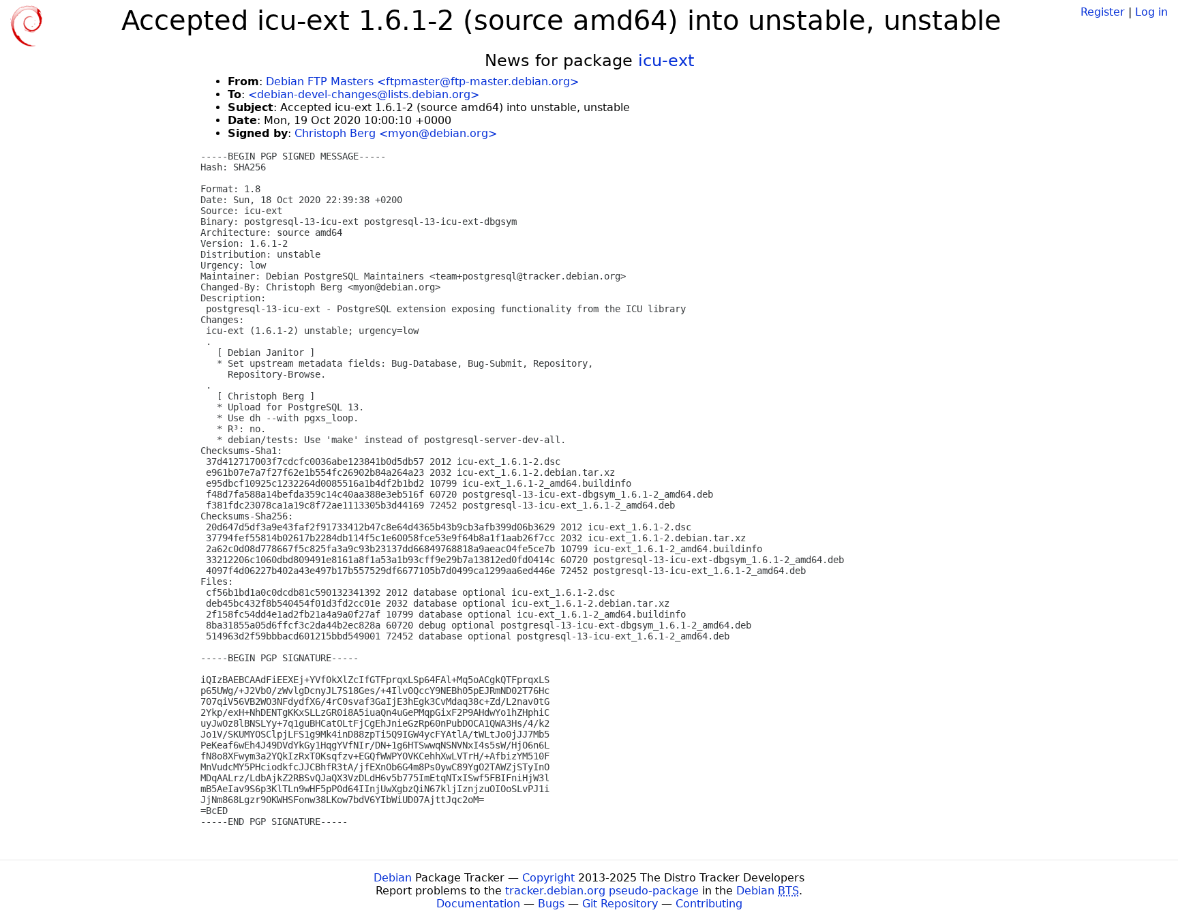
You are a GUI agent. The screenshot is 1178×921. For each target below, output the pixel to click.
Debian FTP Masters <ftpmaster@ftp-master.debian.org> (422, 81)
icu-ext (666, 60)
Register (1103, 11)
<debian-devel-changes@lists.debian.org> (363, 94)
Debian (393, 877)
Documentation (478, 903)
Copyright (548, 877)
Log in (1151, 11)
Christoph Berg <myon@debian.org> (395, 133)
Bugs (551, 903)
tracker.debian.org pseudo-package (602, 890)
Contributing (709, 903)
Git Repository (620, 903)
